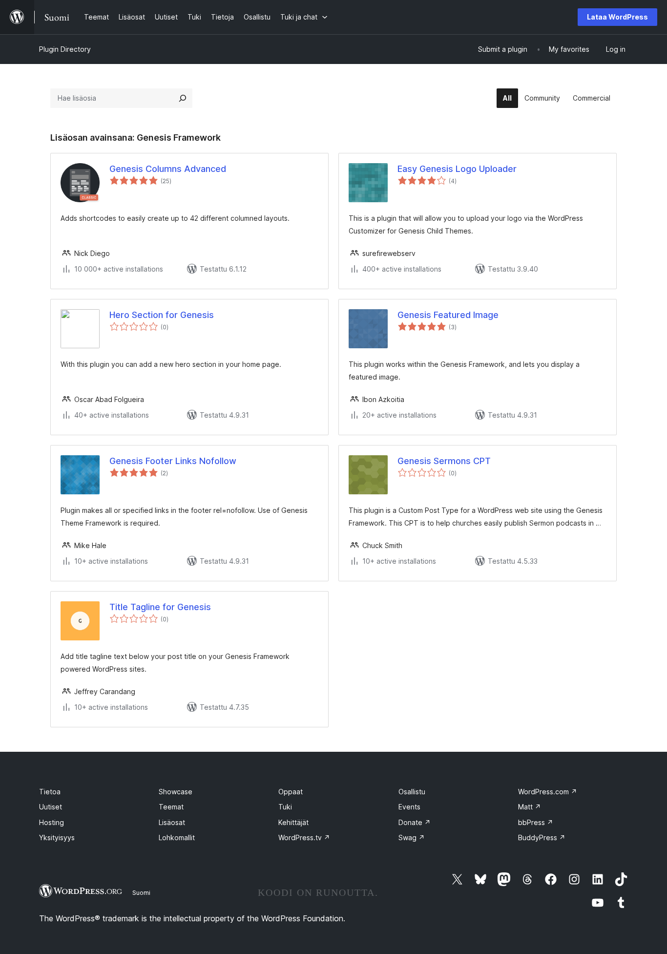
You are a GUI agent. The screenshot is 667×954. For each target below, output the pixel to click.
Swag (411, 837)
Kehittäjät (293, 822)
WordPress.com (547, 791)
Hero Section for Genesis (161, 315)
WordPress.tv (304, 837)
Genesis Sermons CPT (444, 461)
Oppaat (290, 791)
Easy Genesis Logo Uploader (457, 169)
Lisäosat (172, 822)
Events (409, 807)
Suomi (141, 892)
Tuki (285, 807)
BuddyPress (541, 837)
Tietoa (50, 791)
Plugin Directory (65, 49)
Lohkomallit (177, 837)
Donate (414, 822)
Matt (529, 807)
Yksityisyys (57, 837)
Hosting (51, 822)
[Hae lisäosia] (182, 98)
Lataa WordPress (617, 17)
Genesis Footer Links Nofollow (172, 461)
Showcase (175, 791)
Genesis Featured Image (448, 315)
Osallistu (411, 791)
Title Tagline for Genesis (160, 607)
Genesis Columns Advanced (167, 169)
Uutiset (50, 807)
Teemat (171, 807)
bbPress (535, 822)
